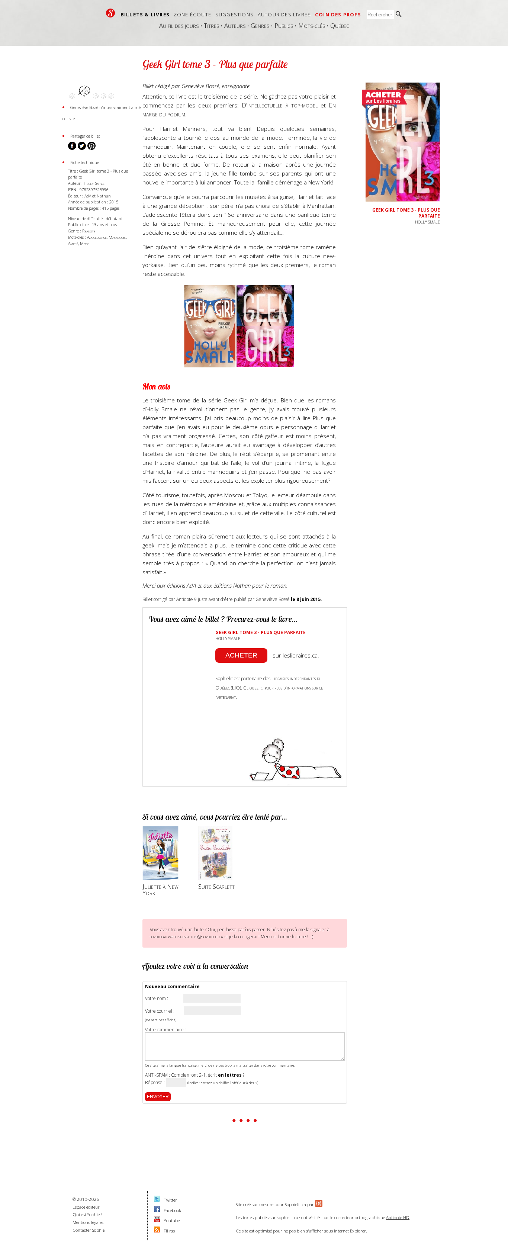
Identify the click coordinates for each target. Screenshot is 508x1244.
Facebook (172, 1210)
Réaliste (88, 231)
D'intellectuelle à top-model (280, 105)
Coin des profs (338, 14)
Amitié (73, 243)
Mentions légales (88, 1222)
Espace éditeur (86, 1207)
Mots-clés (311, 25)
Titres (211, 25)
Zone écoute (192, 14)
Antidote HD (397, 1217)
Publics (283, 25)
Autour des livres (284, 14)
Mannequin (117, 237)
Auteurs (234, 25)
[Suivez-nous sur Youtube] (157, 1220)
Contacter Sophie (89, 1230)
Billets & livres (145, 14)
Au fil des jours (179, 25)
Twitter (170, 1200)
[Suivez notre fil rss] (157, 1231)
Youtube (172, 1220)
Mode (84, 243)
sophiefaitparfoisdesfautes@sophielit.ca (186, 936)
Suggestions (234, 14)
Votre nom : (156, 999)
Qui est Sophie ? (87, 1214)
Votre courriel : (159, 1011)
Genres (260, 25)
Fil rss (169, 1231)
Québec (339, 25)
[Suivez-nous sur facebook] (157, 1210)
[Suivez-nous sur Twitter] (157, 1200)
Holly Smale (94, 183)
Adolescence (97, 237)
